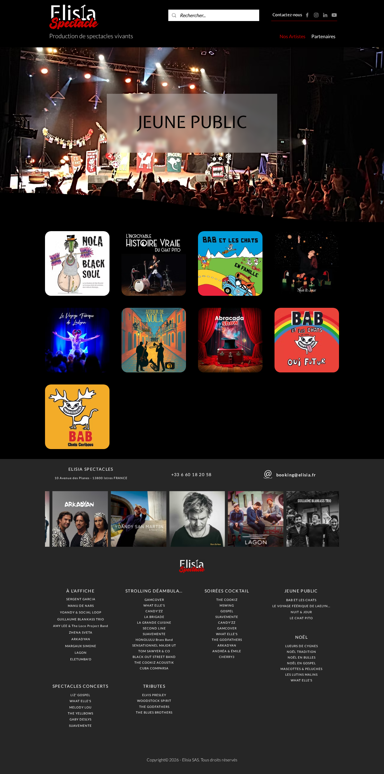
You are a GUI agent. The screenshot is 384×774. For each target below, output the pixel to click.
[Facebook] (307, 15)
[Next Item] (328, 519)
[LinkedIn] (325, 15)
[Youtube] (334, 15)
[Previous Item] (55, 519)
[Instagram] (316, 15)
